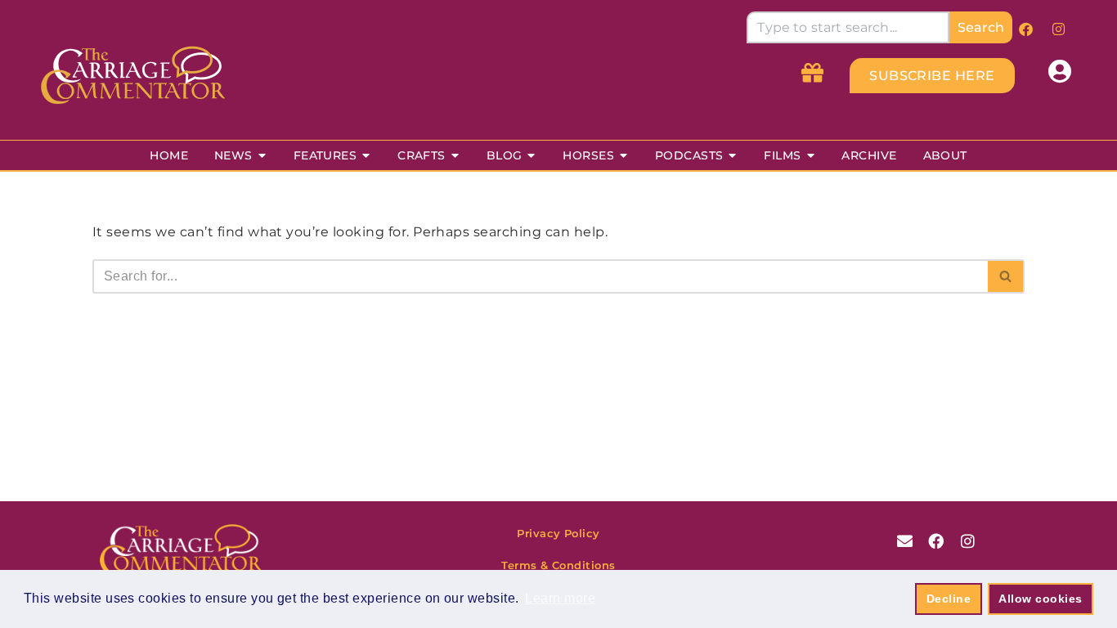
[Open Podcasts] (732, 155)
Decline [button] (948, 598)
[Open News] (262, 155)
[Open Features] (366, 155)
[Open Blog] (531, 155)
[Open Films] (810, 155)
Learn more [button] (560, 598)
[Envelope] (905, 541)
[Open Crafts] (455, 155)
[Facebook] (1026, 29)
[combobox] (848, 27)
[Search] (1006, 276)
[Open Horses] (623, 155)
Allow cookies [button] (1040, 598)
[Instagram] (1058, 29)
